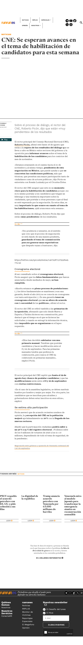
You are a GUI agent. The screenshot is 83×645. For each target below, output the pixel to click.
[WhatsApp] (5, 131)
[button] (81, 22)
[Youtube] (71, 20)
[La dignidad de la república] (30, 487)
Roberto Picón (22, 145)
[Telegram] (67, 20)
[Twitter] (67, 24)
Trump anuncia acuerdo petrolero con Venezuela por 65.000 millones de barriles (51, 504)
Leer (8, 521)
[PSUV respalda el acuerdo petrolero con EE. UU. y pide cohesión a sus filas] (9, 487)
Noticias (6, 34)
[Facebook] (74, 20)
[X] (1, 135)
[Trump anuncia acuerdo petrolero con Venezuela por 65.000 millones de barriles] (52, 487)
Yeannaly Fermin (3, 124)
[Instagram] (71, 24)
